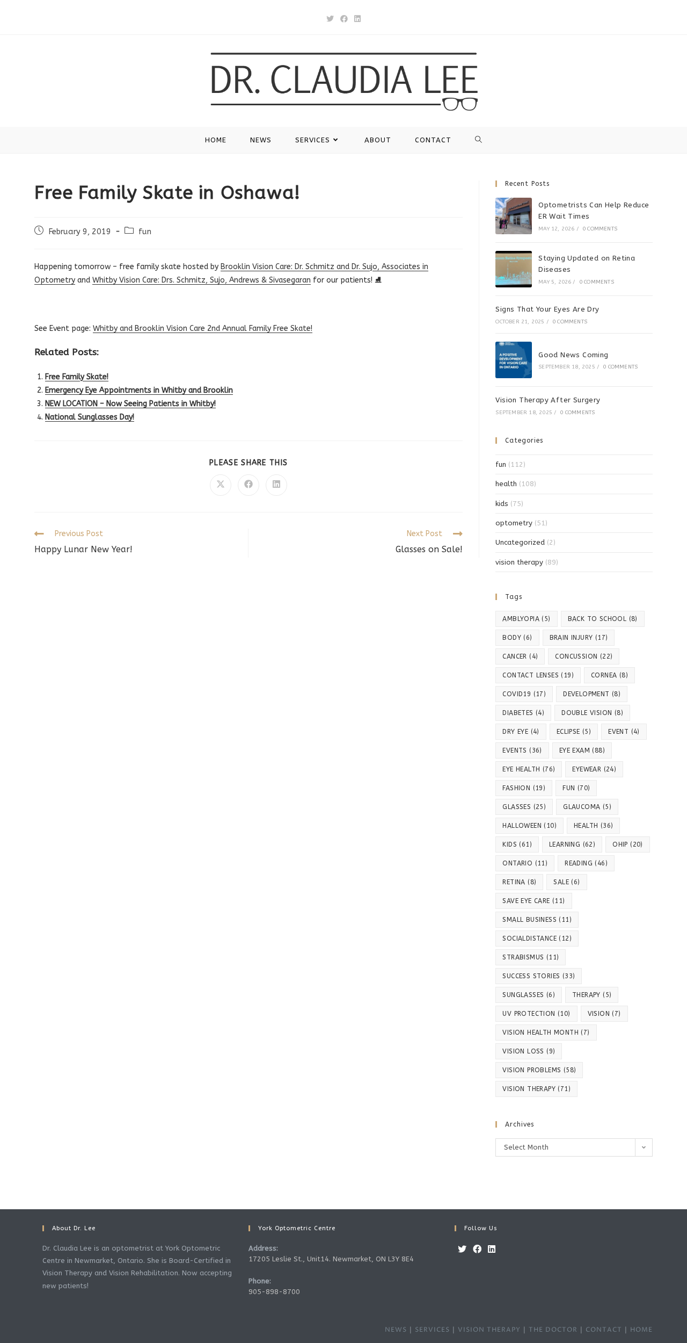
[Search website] (478, 140)
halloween (529, 825)
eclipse (574, 731)
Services (432, 1329)
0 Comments (599, 229)
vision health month (545, 1032)
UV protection (536, 1013)
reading (586, 863)
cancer (520, 656)
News (396, 1329)
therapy (591, 995)
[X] (462, 1250)
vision (604, 1013)
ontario (524, 863)
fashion (523, 788)
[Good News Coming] (513, 360)
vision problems (539, 1070)
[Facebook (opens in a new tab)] (344, 19)
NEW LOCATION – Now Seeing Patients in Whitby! (130, 403)
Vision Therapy (489, 1329)
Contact (604, 1329)
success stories (538, 976)
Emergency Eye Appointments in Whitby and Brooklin (139, 390)
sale (566, 882)
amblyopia (526, 619)
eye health (528, 769)
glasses (524, 807)
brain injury (579, 637)
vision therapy (519, 562)
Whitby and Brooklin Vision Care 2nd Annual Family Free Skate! (202, 328)
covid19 (524, 694)
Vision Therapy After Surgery (547, 400)
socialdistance (537, 938)
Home (641, 1329)
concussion (583, 656)
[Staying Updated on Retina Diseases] (513, 269)
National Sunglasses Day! (89, 417)
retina (519, 882)
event (624, 731)
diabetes (523, 713)
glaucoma (587, 807)
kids (501, 504)
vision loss (528, 1051)
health (506, 484)
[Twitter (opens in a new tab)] (330, 19)
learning (572, 844)
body (517, 637)
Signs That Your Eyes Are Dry (547, 309)
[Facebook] (477, 1250)
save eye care (533, 901)
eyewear (594, 769)
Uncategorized (520, 542)
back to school (603, 619)
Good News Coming (573, 355)
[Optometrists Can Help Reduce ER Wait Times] (513, 216)
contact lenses (538, 675)
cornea (609, 675)
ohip (627, 844)
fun (144, 231)
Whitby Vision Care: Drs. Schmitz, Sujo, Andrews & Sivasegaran (201, 280)
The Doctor (553, 1329)
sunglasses (528, 995)
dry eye (520, 731)
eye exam (582, 750)
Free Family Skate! (76, 376)
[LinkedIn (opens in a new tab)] (357, 19)
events (522, 750)
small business (537, 919)
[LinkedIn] (491, 1250)
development (591, 694)
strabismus (530, 957)
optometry (513, 523)
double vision (592, 713)
